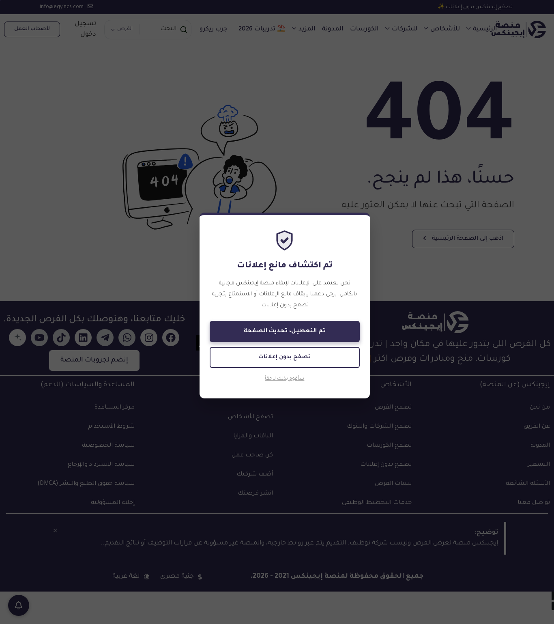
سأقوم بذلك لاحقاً (284, 379)
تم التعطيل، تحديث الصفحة (285, 331)
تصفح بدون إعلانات (284, 357)
